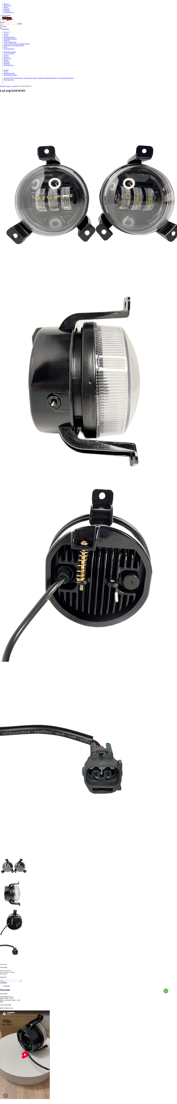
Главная (2, 86)
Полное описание (5, 970)
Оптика (6, 34)
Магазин (6, 4)
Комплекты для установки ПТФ (14, 45)
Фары (5, 47)
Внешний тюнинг (9, 37)
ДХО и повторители (10, 42)
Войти (5, 26)
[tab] (90, 986)
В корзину (3, 982)
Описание (7, 986)
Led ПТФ (7, 40)
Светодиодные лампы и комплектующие (16, 44)
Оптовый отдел (8, 12)
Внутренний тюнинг (10, 39)
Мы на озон (7, 5)
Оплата (6, 7)
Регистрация (12, 52)
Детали (6, 35)
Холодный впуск (9, 49)
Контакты (7, 10)
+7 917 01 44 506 (5, 15)
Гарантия (6, 9)
